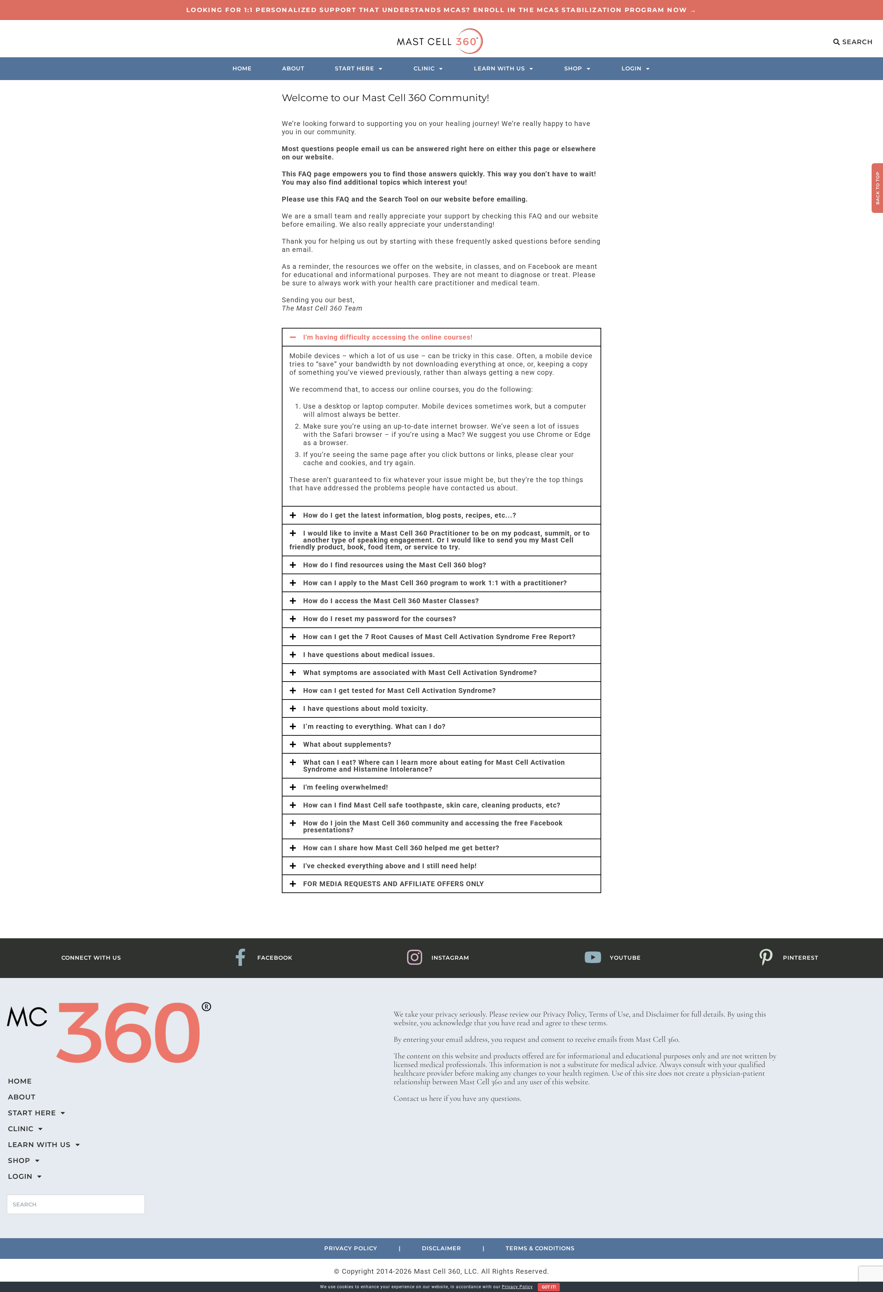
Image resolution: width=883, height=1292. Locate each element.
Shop (573, 68)
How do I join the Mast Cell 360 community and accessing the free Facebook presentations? (433, 826)
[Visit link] (441, 10)
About (293, 68)
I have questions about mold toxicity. (365, 708)
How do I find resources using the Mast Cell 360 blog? (394, 565)
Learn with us (499, 68)
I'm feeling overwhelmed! (345, 787)
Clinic (424, 68)
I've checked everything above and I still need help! (390, 866)
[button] (441, 337)
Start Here (354, 68)
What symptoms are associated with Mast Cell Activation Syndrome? (420, 672)
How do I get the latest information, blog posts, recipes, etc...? (409, 515)
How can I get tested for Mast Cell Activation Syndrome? (399, 690)
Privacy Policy (517, 1286)
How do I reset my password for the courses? (379, 619)
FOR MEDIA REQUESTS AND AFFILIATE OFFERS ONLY (393, 884)
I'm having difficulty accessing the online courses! (388, 337)
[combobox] (76, 1204)
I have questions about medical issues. (369, 654)
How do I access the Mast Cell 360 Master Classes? (391, 601)
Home (242, 68)
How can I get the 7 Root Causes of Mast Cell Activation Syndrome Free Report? (439, 637)
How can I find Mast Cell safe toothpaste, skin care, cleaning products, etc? (431, 805)
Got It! (549, 1287)
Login (632, 68)
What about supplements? (347, 744)
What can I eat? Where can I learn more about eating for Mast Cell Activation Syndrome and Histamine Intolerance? (434, 765)
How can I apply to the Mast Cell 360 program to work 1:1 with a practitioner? (435, 583)
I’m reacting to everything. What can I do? (374, 726)
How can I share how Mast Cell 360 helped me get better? (401, 848)
